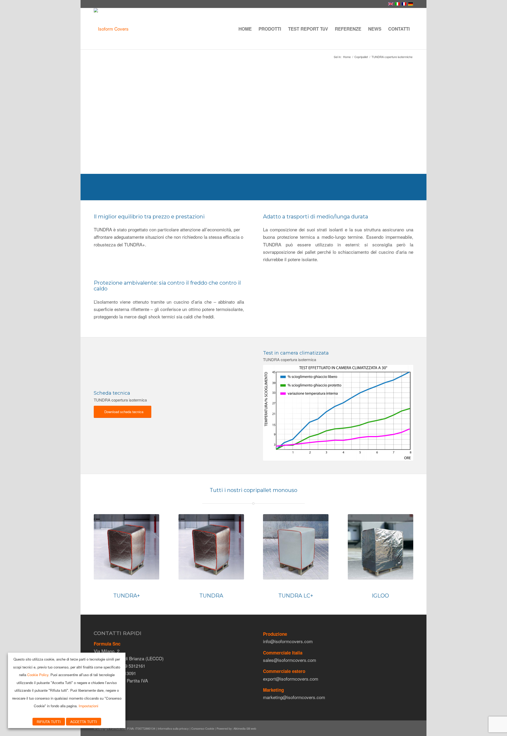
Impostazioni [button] (88, 705)
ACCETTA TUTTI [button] (83, 721)
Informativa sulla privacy (173, 728)
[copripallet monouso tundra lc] (295, 547)
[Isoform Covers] (111, 28)
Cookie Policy (37, 674)
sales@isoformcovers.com (289, 660)
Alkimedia (239, 728)
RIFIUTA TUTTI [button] (49, 721)
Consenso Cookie (202, 728)
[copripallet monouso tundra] (126, 547)
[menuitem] (245, 28)
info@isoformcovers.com (288, 641)
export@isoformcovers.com (290, 678)
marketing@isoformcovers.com (294, 697)
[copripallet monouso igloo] (380, 547)
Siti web (251, 728)
